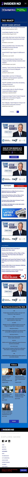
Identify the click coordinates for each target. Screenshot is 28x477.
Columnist (4, 464)
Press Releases (5, 245)
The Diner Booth (5, 455)
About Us (4, 447)
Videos (14, 365)
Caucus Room (5, 460)
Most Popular (7, 185)
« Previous (12, 111)
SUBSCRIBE (14, 157)
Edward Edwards (6, 462)
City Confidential (5, 458)
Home (3, 444)
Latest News (20, 186)
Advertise (4, 449)
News (3, 453)
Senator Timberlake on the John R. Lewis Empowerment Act (7, 413)
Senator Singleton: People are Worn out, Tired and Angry (20, 395)
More (14, 421)
